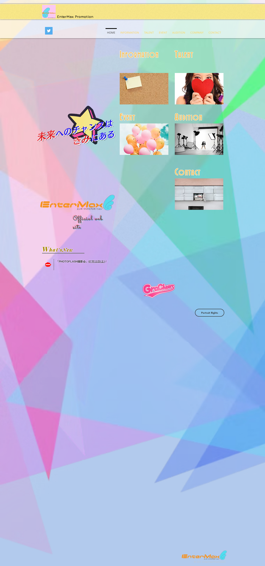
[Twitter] (49, 31)
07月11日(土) (96, 261)
